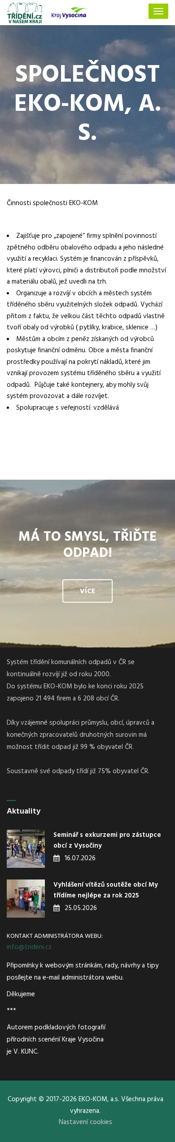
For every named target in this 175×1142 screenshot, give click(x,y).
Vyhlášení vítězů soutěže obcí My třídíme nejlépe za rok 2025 (105, 890)
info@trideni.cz (29, 947)
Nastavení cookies (85, 1122)
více (87, 591)
